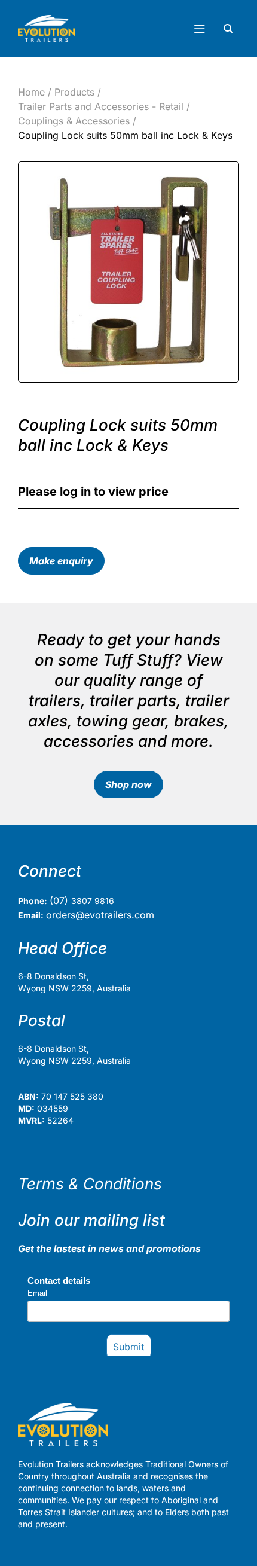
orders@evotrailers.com (100, 915)
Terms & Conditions (90, 1183)
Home (31, 92)
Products (74, 92)
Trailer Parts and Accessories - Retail (100, 106)
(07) (60, 900)
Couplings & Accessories (74, 121)
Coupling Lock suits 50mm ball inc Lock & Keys (125, 135)
